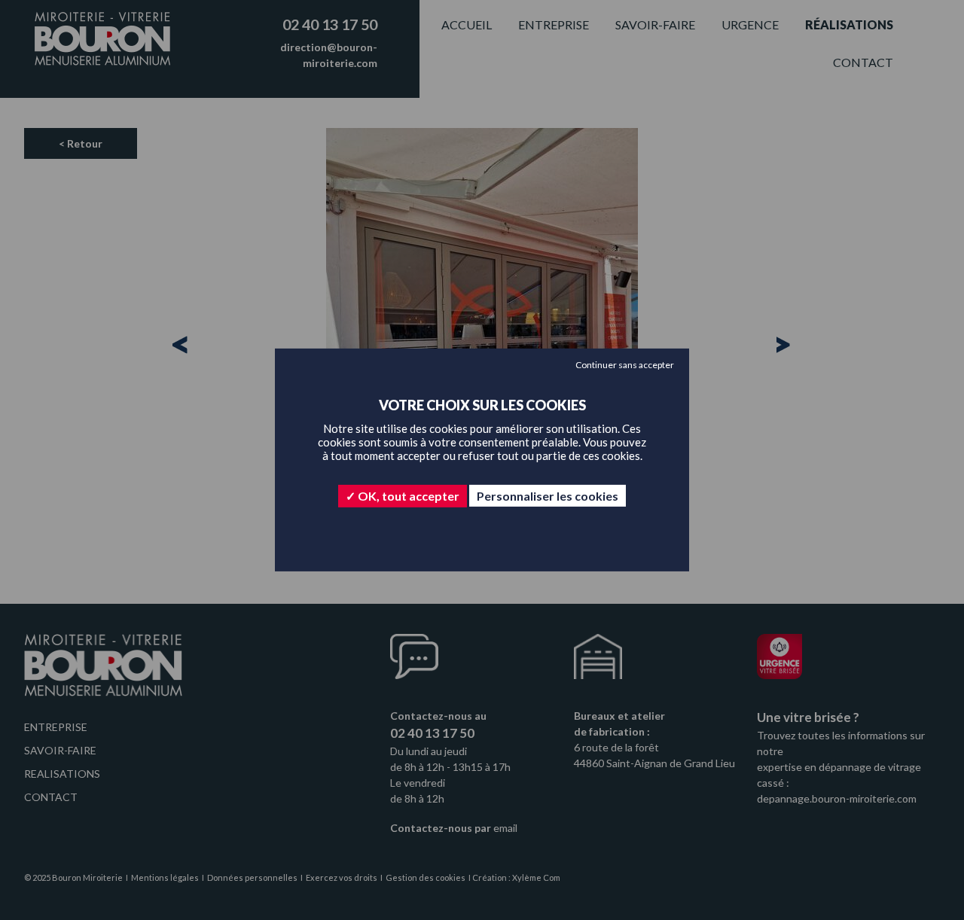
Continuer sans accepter (624, 364)
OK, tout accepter (407, 496)
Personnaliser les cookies (547, 496)
